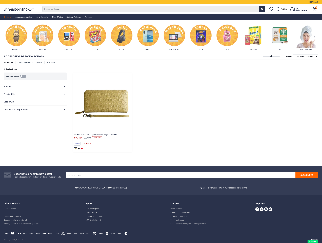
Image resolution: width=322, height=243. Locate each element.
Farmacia (88, 17)
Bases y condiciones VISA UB (15, 220)
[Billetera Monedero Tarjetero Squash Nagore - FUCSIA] (81, 148)
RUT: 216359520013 (93, 220)
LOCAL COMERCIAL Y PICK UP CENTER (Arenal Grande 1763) (101, 188)
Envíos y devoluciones (94, 216)
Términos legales (92, 209)
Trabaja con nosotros (12, 216)
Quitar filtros (50, 62)
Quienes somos (10, 209)
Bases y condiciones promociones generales (21, 224)
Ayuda (284, 9)
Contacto (7, 212)
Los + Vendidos (42, 17)
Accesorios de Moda (24, 62)
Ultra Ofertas (57, 17)
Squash (39, 62)
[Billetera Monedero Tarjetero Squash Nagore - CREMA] (102, 102)
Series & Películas (74, 17)
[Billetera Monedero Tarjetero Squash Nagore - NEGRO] (78, 148)
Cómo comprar (91, 212)
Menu (9, 17)
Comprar (88, 132)
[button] (262, 9)
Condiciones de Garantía (180, 212)
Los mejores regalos (23, 17)
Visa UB (315, 2)
